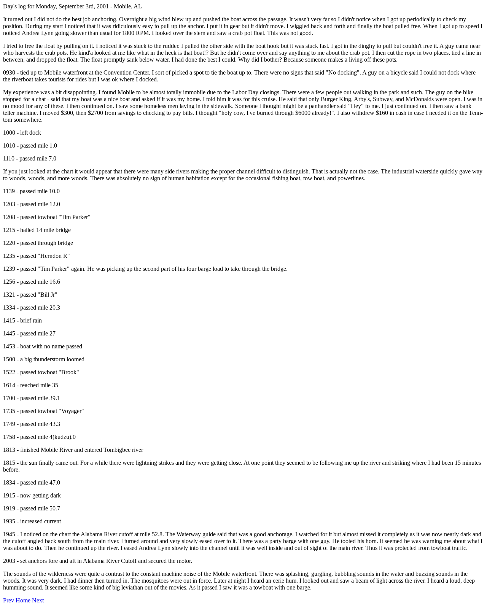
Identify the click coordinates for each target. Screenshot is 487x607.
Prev (8, 600)
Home (23, 600)
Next (38, 600)
